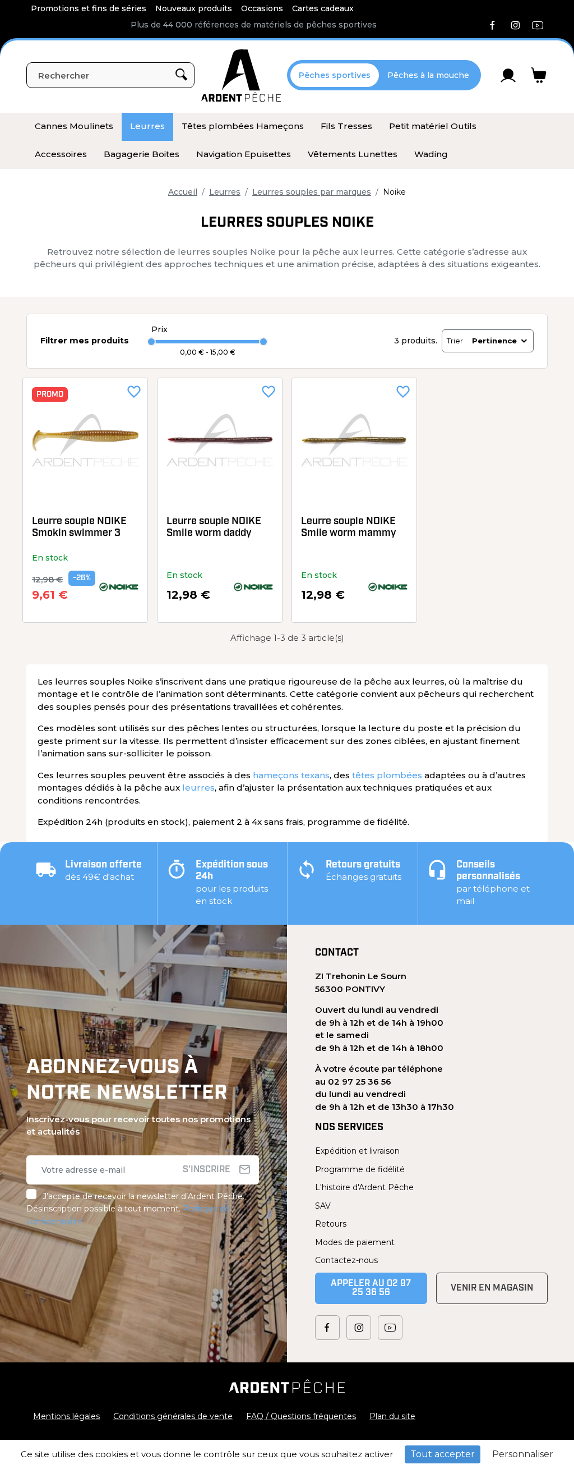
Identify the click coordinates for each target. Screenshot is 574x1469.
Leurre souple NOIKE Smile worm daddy (213, 528)
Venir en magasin (492, 1288)
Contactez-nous (346, 1260)
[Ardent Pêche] (241, 75)
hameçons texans (291, 775)
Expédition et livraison (357, 1151)
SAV (323, 1206)
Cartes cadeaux (323, 8)
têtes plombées (387, 775)
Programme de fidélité (360, 1169)
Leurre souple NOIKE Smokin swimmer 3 (79, 528)
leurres (198, 787)
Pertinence (494, 340)
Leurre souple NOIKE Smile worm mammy (348, 528)
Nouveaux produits (193, 8)
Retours (330, 1224)
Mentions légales (66, 1416)
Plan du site (392, 1416)
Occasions (262, 8)
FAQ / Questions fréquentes (301, 1416)
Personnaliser (522, 1454)
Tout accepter (442, 1454)
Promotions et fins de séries (88, 8)
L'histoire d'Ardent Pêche (364, 1187)
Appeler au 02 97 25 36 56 (371, 1288)
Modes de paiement (355, 1242)
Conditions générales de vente (173, 1416)
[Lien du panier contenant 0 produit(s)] (539, 75)
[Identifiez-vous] (508, 75)
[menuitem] (74, 127)
